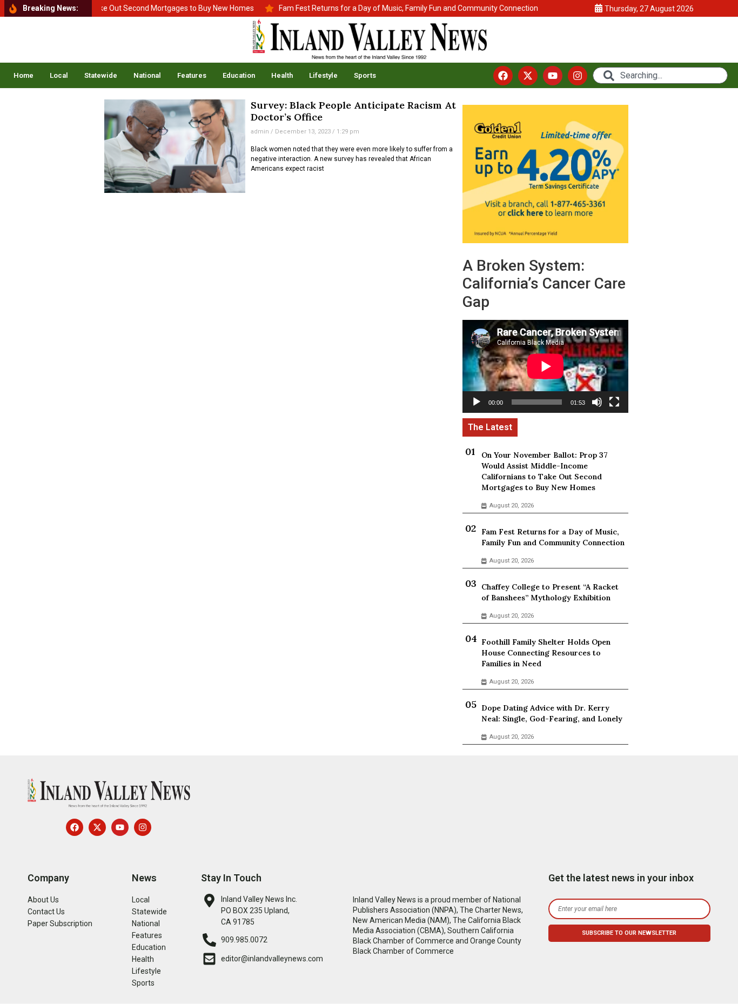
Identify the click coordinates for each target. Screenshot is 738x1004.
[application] (545, 366)
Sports (365, 75)
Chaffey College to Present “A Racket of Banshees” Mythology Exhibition (550, 592)
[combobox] (660, 75)
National (147, 75)
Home (23, 75)
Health (282, 75)
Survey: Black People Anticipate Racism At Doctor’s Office (353, 111)
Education (239, 75)
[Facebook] (503, 75)
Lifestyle (323, 75)
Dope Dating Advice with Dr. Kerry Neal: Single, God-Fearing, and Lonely (551, 713)
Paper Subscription (60, 923)
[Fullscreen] (614, 402)
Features (191, 75)
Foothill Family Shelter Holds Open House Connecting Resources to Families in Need (545, 652)
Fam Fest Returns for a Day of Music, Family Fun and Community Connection (553, 537)
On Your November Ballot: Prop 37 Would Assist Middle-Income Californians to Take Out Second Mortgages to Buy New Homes (544, 471)
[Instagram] (577, 75)
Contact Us (46, 911)
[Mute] (597, 402)
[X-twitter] (528, 75)
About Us (43, 899)
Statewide (100, 75)
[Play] (476, 402)
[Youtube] (552, 75)
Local (59, 75)
